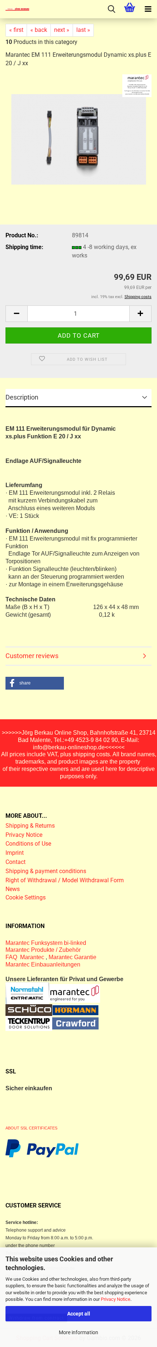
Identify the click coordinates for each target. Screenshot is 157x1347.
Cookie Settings (25, 897)
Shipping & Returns (30, 825)
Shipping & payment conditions (45, 871)
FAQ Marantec (25, 957)
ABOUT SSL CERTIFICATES (31, 1128)
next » (61, 29)
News (12, 889)
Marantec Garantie (72, 957)
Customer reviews (31, 656)
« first (16, 29)
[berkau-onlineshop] (14, 9)
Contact (15, 861)
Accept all (78, 1314)
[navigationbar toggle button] (148, 9)
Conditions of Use (28, 843)
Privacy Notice (115, 1299)
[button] (16, 313)
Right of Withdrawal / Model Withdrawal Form (64, 880)
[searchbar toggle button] (111, 9)
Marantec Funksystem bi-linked (45, 943)
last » (83, 29)
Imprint (14, 852)
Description (21, 397)
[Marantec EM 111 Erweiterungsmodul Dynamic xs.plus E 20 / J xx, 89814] (78, 136)
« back (38, 29)
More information (78, 1332)
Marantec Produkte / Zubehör (43, 950)
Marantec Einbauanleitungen (42, 964)
